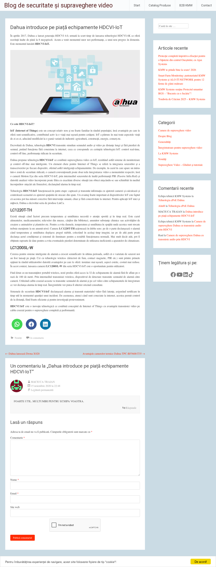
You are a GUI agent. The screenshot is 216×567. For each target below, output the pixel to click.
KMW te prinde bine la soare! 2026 (177, 69)
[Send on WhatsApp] (17, 324)
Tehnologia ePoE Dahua (171, 200)
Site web (15, 507)
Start (137, 5)
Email (14, 493)
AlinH (161, 206)
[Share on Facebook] (31, 324)
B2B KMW (186, 5)
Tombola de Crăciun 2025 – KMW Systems (181, 99)
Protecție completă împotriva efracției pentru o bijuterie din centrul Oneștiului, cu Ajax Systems (181, 60)
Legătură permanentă (42, 390)
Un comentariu (37, 337)
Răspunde (131, 407)
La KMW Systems (168, 153)
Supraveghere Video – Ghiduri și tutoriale (180, 164)
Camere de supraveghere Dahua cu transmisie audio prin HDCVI (182, 225)
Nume (14, 479)
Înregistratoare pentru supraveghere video (180, 147)
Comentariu (17, 437)
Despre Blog (165, 136)
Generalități (164, 142)
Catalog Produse (160, 5)
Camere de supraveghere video (174, 130)
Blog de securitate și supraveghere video (58, 5)
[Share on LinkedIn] (45, 324)
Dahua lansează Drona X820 (22, 353)
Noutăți (18, 337)
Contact (206, 5)
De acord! (201, 561)
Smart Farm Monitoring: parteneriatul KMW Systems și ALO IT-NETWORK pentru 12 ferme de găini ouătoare (181, 79)
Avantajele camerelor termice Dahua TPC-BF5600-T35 (114, 353)
